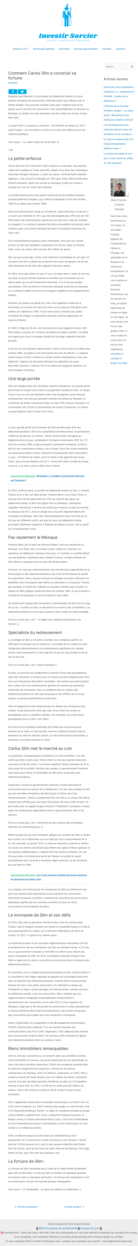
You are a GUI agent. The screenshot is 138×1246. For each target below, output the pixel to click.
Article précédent (26, 1206)
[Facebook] (12, 91)
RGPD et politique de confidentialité (58, 1228)
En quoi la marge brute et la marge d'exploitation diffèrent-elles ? (119, 144)
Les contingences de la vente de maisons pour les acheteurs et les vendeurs (118, 129)
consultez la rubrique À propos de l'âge (119, 358)
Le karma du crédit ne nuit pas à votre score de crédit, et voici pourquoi (118, 158)
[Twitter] (22, 91)
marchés (13, 82)
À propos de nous (89, 1228)
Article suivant (74, 1206)
